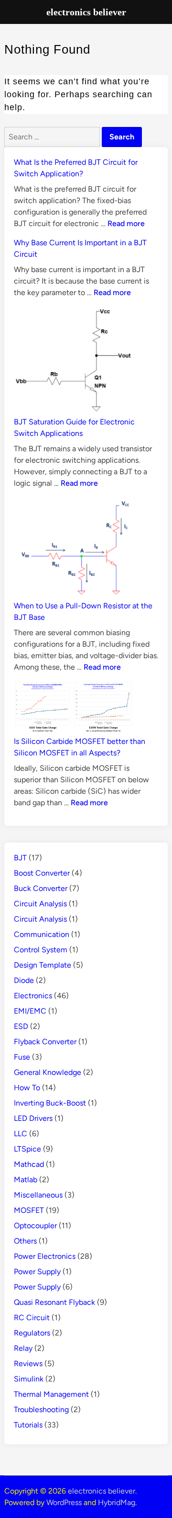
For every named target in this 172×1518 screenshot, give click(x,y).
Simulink (28, 1378)
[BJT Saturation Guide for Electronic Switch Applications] (73, 361)
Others (25, 1240)
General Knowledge (47, 1072)
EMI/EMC (30, 1011)
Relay (23, 1348)
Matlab (25, 1179)
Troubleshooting (41, 1409)
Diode (24, 980)
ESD (21, 1026)
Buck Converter (40, 888)
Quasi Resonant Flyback (54, 1302)
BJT (20, 857)
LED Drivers (33, 1118)
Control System (40, 949)
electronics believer (101, 1490)
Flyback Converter (45, 1041)
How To (27, 1087)
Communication (41, 934)
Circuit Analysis (40, 903)
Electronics (33, 995)
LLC (20, 1133)
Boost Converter (42, 873)
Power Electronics (44, 1256)
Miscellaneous (38, 1194)
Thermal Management (51, 1394)
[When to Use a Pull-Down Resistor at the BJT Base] (73, 548)
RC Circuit (32, 1317)
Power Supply (37, 1271)
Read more (126, 223)
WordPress (64, 1502)
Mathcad (29, 1164)
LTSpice (27, 1148)
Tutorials (28, 1424)
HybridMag (116, 1502)
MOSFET (29, 1210)
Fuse (22, 1056)
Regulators (32, 1332)
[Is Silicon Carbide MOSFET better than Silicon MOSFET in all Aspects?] (73, 708)
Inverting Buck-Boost (50, 1102)
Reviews (28, 1363)
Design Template (42, 965)
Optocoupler (35, 1225)
